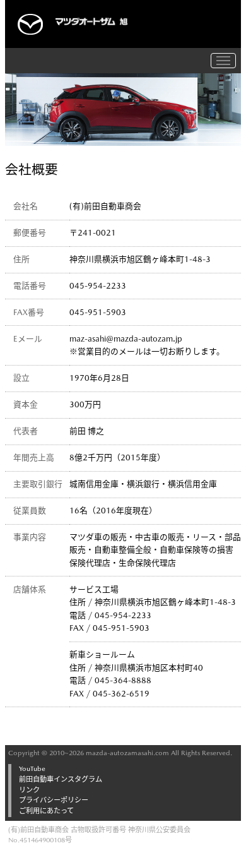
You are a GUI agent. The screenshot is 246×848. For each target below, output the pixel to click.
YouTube (32, 769)
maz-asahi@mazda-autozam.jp (125, 338)
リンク (29, 790)
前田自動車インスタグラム (60, 779)
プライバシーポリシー (53, 800)
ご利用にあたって (46, 811)
